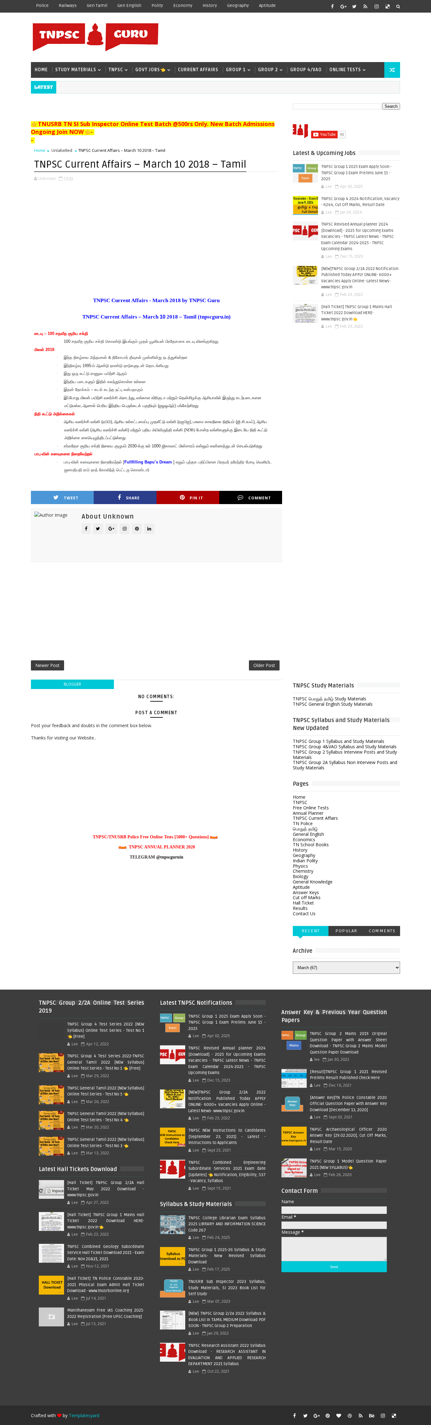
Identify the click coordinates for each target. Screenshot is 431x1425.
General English (308, 834)
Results (300, 908)
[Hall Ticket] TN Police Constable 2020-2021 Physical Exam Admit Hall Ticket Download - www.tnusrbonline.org (105, 1284)
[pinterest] (327, 1415)
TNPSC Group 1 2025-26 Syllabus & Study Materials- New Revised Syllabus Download (226, 1256)
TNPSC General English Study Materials (333, 704)
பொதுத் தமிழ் (305, 829)
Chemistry (303, 871)
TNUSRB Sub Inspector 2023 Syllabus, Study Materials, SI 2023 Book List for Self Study (226, 1287)
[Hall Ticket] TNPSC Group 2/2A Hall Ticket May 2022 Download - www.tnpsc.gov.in (105, 1189)
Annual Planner (308, 813)
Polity (157, 5)
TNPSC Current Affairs (315, 818)
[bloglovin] (338, 1415)
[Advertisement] (284, 37)
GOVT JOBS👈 (150, 69)
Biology (300, 876)
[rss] (365, 6)
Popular (346, 931)
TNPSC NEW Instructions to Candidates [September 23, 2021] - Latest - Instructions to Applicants (226, 1136)
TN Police (303, 823)
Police (42, 5)
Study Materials (75, 69)
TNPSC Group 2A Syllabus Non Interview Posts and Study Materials (345, 765)
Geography (238, 5)
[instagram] (376, 6)
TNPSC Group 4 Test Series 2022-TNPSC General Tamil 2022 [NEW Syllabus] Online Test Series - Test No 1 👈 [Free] (105, 1062)
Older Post (264, 665)
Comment (259, 498)
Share (133, 498)
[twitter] (354, 6)
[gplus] (343, 6)
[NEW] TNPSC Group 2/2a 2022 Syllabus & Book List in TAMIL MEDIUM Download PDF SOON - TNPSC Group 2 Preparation (226, 1319)
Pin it (196, 498)
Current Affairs (198, 69)
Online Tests (345, 69)
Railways (68, 5)
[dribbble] (349, 1415)
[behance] (371, 1415)
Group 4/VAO (306, 69)
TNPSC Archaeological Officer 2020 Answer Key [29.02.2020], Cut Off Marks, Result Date (348, 1135)
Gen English (129, 5)
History (210, 5)
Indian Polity (305, 861)
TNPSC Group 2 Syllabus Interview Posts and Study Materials (345, 754)
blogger (72, 684)
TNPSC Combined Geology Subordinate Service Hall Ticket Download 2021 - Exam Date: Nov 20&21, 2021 (105, 1252)
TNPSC (116, 69)
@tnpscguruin (169, 857)
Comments (382, 931)
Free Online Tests (311, 808)
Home (41, 69)
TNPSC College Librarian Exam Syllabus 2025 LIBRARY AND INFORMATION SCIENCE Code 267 (226, 1224)
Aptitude (267, 5)
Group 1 (236, 69)
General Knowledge (313, 882)
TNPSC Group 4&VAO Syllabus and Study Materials (345, 747)
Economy (182, 5)
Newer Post (47, 665)
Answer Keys (306, 892)
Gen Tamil (97, 5)
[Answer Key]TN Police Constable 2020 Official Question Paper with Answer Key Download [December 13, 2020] (348, 1103)
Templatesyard (84, 1415)
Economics (304, 839)
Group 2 (268, 69)
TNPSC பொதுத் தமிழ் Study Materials (329, 699)
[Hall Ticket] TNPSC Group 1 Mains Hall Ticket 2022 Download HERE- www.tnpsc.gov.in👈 (356, 313)
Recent (311, 931)
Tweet (71, 498)
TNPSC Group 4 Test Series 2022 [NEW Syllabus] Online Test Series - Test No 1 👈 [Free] (105, 1030)
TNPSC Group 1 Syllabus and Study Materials (338, 741)
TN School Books (311, 845)
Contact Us (304, 913)
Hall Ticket (303, 903)
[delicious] (387, 6)
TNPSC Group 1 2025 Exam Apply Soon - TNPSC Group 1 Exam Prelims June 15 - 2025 (356, 172)
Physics (300, 866)
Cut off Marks (307, 897)
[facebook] (332, 6)
